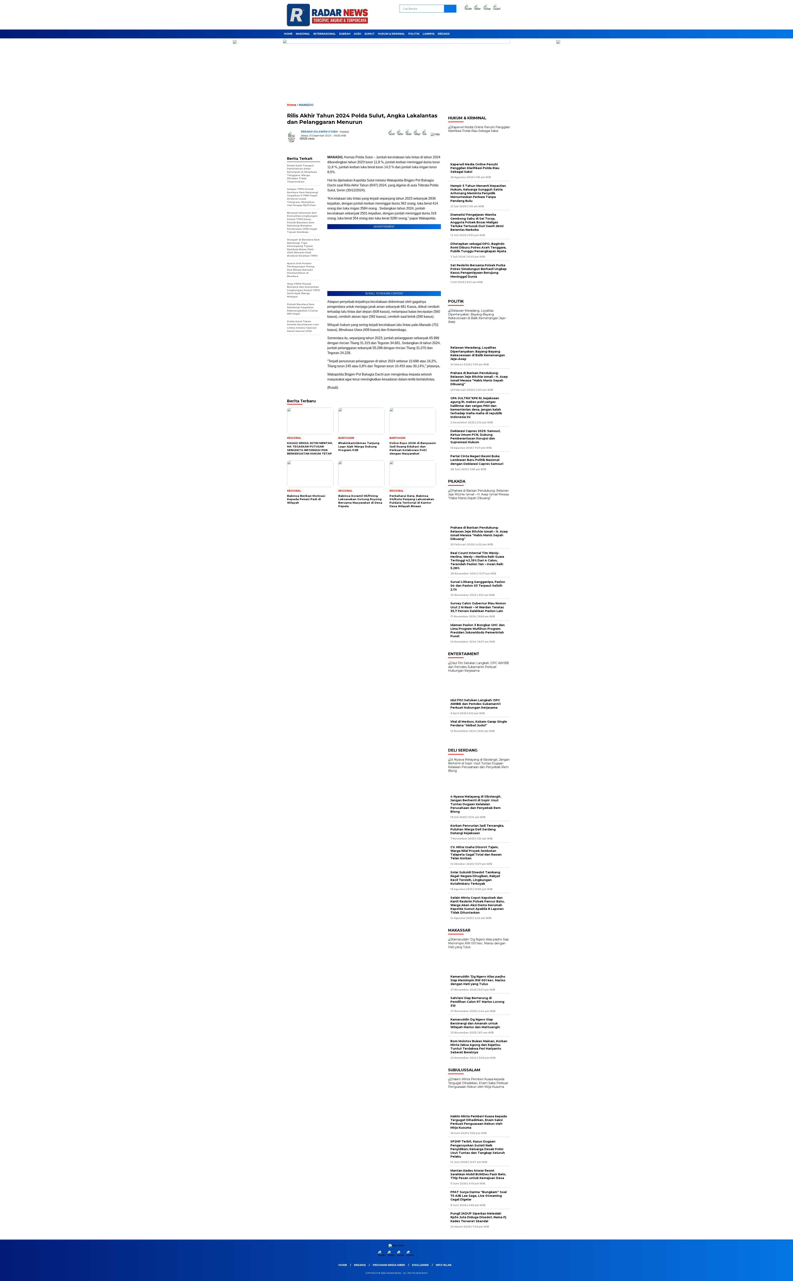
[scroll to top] (766, 1275)
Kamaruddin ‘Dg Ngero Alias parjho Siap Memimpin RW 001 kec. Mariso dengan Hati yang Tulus (477, 980)
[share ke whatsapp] (409, 134)
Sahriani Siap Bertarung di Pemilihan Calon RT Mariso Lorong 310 (477, 1001)
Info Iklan (443, 1265)
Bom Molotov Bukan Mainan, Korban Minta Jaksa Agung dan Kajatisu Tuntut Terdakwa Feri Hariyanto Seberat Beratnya (478, 1046)
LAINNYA (428, 33)
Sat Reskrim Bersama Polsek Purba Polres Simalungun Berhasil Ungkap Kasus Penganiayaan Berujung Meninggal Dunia (478, 270)
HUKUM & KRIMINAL (391, 33)
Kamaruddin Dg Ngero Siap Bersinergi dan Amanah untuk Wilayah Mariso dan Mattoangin (476, 1023)
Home (288, 33)
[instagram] (488, 8)
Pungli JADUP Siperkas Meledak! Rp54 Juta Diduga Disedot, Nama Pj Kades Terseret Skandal (478, 1217)
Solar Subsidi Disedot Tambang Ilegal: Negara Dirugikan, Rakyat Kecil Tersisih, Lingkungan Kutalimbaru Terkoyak (475, 878)
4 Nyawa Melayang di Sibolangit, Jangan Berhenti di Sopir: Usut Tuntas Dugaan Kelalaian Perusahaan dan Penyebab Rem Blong (475, 804)
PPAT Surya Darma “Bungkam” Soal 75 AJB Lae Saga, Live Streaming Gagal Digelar (478, 1195)
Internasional (324, 33)
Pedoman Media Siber (389, 1265)
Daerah (344, 33)
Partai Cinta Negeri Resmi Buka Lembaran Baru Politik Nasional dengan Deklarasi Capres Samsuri (476, 459)
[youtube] (497, 8)
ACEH (357, 33)
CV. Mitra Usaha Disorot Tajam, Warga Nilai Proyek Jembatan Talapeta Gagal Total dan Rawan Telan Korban (476, 852)
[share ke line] (426, 134)
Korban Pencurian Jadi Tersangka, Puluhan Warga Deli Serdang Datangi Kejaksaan (477, 829)
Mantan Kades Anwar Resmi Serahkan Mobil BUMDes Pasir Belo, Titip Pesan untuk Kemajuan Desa (478, 1174)
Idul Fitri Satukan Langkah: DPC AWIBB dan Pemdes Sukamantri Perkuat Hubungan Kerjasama (475, 703)
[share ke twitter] (401, 134)
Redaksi (444, 33)
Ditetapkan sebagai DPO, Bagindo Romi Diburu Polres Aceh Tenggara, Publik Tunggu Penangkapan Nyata (478, 247)
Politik (413, 33)
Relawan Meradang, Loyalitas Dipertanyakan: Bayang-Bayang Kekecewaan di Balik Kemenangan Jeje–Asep (477, 353)
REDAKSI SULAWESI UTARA (319, 131)
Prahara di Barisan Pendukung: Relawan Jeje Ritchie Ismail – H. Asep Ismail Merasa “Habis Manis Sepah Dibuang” (479, 378)
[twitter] (478, 8)
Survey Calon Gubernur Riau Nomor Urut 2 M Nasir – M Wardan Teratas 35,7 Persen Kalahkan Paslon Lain (478, 607)
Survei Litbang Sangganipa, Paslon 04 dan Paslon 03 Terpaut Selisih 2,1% (477, 585)
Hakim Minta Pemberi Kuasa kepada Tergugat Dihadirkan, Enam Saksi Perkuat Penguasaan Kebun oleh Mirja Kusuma (478, 1121)
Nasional (303, 33)
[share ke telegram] (418, 134)
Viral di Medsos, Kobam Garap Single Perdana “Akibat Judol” (478, 723)
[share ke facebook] (392, 134)
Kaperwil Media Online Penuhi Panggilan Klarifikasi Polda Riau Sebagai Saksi (474, 168)
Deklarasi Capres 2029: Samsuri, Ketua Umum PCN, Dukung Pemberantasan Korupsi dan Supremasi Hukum (475, 436)
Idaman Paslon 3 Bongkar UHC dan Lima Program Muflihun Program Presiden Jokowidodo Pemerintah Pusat (477, 630)
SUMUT (369, 33)
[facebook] (469, 8)
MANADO (306, 105)
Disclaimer (420, 1265)
